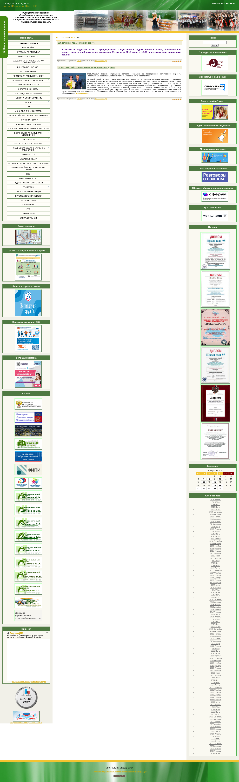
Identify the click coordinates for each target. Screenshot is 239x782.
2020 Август (215, 656)
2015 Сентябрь (215, 512)
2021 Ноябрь (215, 692)
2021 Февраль (215, 670)
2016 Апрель (215, 529)
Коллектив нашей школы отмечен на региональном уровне (86, 67)
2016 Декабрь (215, 548)
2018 (67, 37)
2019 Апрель (215, 617)
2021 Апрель (215, 675)
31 (220, 488)
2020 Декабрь (215, 666)
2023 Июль (215, 739)
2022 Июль (215, 712)
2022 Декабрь (215, 724)
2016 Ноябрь (215, 546)
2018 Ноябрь (215, 605)
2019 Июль (215, 624)
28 (204, 488)
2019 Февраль (215, 612)
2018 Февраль (215, 583)
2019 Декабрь (215, 636)
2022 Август (215, 714)
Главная (6, 6)
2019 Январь (215, 609)
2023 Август (215, 741)
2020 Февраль (215, 641)
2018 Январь (215, 580)
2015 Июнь (215, 505)
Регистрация (18, 6)
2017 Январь (215, 551)
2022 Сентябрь (215, 717)
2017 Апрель (215, 558)
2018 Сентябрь (215, 600)
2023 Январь (215, 727)
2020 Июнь (215, 651)
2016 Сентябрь (215, 541)
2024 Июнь (215, 753)
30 (215, 488)
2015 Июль (215, 507)
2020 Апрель (215, 646)
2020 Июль (215, 653)
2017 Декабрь (215, 578)
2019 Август (215, 627)
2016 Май (215, 531)
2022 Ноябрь (215, 722)
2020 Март (215, 644)
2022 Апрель (215, 705)
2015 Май (215, 502)
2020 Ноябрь (215, 663)
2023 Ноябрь (215, 748)
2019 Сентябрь (215, 629)
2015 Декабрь (215, 519)
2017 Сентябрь (215, 570)
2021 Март (215, 673)
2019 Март (215, 614)
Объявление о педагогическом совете (76, 43)
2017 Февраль (215, 553)
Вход (28, 6)
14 (204, 482)
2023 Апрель (215, 734)
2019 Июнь (215, 622)
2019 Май (215, 619)
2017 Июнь (215, 563)
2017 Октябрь (215, 573)
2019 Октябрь (215, 631)
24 (220, 485)
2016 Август (215, 539)
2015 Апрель (215, 500)
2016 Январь (215, 522)
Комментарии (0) (101, 61)
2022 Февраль (215, 700)
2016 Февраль (215, 524)
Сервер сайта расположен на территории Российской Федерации (119, 772)
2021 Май (215, 678)
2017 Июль (215, 566)
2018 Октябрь (215, 602)
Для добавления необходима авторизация (28, 682)
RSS (35, 6)
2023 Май (215, 736)
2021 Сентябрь (215, 687)
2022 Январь (215, 697)
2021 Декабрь (215, 695)
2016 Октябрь (215, 544)
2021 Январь (215, 668)
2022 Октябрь (215, 719)
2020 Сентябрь (215, 658)
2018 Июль (215, 595)
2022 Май (215, 707)
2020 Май (215, 648)
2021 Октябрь (215, 690)
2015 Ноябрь (215, 517)
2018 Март (215, 585)
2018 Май (215, 590)
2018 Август (215, 597)
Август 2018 (215, 471)
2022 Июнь (215, 709)
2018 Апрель (215, 587)
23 (215, 485)
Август (73, 37)
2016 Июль (215, 536)
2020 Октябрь (215, 661)
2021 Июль (215, 683)
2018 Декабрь (215, 607)
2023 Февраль (215, 729)
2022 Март (215, 702)
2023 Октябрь (215, 746)
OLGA (79, 61)
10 (220, 479)
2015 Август (215, 509)
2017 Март (215, 556)
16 (215, 482)
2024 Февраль (215, 751)
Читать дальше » (82, 93)
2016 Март (215, 527)
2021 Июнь (215, 680)
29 (209, 488)
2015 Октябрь (215, 514)
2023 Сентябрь (215, 744)
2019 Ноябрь (215, 634)
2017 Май (215, 561)
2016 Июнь (215, 534)
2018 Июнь (215, 592)
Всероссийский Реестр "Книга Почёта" (26, 722)
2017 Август (215, 568)
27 (198, 488)
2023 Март (215, 731)
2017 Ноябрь (215, 575)
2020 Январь (215, 639)
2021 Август (215, 685)
